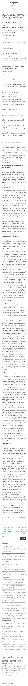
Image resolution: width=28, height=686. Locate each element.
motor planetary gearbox (12, 670)
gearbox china (16, 660)
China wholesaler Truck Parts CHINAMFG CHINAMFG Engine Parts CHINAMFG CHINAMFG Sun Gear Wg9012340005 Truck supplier (14, 631)
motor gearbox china (21, 668)
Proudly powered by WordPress (7, 683)
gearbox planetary (9, 666)
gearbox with (21, 666)
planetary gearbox (9, 673)
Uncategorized (14, 517)
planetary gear (20, 670)
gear (22, 657)
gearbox (5, 660)
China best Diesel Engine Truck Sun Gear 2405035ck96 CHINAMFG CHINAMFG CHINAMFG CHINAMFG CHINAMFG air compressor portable (14, 618)
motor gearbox (13, 668)
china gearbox (8, 657)
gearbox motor (10, 663)
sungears (14, 3)
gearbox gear (4, 663)
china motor (18, 657)
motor (8, 668)
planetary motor (20, 673)
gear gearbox (4, 668)
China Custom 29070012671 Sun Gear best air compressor (13, 569)
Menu (14, 8)
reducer (10, 675)
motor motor (5, 670)
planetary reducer (5, 675)
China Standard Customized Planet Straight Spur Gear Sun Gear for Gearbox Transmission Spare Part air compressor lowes (13, 636)
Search (3, 536)
